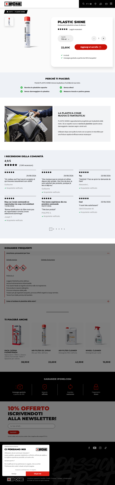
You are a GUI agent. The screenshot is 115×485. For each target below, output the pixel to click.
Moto (11, 12)
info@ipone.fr (67, 478)
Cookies (53, 478)
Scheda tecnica (11, 260)
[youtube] (94, 447)
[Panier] (106, 3)
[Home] (7, 12)
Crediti (48, 478)
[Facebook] (89, 447)
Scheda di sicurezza (48, 260)
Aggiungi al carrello (89, 47)
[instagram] (100, 447)
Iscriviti (13, 432)
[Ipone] (15, 479)
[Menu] (111, 3)
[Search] (83, 4)
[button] (3, 482)
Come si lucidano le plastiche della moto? (21, 301)
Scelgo (14, 474)
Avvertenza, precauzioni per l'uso (18, 253)
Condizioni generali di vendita (36, 478)
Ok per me (37, 474)
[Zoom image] (27, 32)
